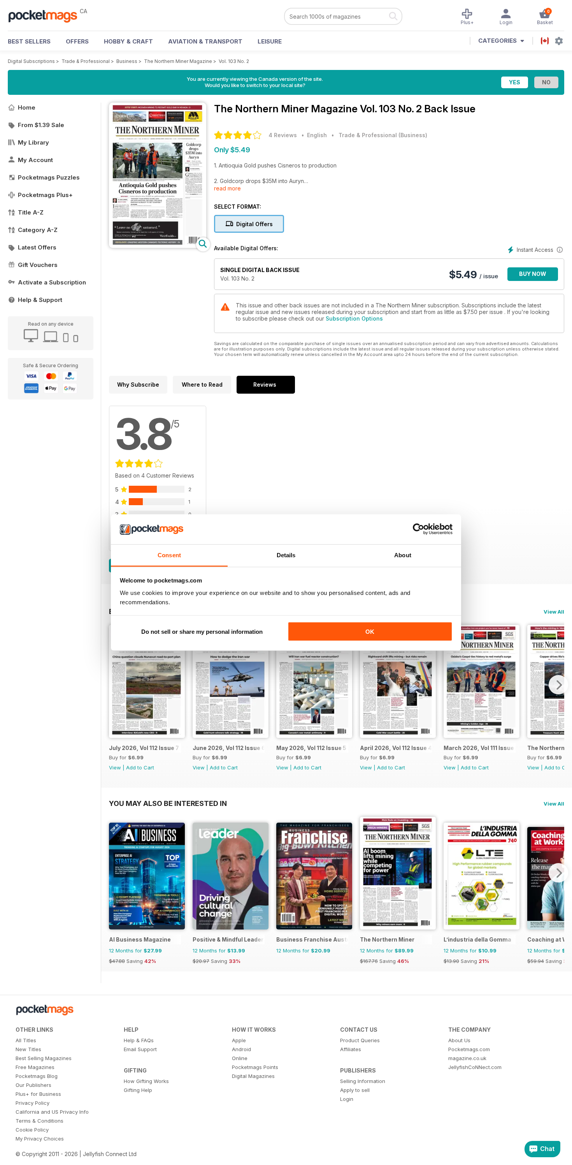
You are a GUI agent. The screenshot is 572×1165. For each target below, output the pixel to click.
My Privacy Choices (40, 1138)
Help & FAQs (139, 1040)
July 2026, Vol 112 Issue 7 (144, 748)
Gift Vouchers (38, 265)
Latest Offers (37, 247)
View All (554, 612)
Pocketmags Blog (37, 1076)
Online (239, 1058)
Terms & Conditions (39, 1121)
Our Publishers (33, 1085)
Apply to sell (355, 1090)
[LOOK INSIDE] (157, 245)
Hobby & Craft (128, 41)
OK (369, 631)
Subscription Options (354, 318)
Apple (239, 1040)
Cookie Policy (32, 1130)
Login (346, 1099)
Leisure (270, 41)
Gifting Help (138, 1090)
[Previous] (115, 684)
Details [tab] (286, 554)
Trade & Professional (85, 61)
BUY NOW (532, 273)
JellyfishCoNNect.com (475, 1067)
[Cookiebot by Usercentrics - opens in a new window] (418, 529)
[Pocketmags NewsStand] (47, 15)
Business (126, 61)
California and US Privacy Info (52, 1112)
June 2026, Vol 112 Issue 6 (229, 748)
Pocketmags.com (469, 1049)
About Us (459, 1040)
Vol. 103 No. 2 (234, 61)
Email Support (140, 1049)
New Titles (28, 1049)
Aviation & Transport (205, 41)
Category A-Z (38, 230)
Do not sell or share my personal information (202, 631)
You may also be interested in (168, 803)
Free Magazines (35, 1067)
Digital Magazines (253, 1076)
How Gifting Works (146, 1081)
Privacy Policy (32, 1103)
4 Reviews (282, 135)
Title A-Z (31, 212)
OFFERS (77, 41)
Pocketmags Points (255, 1067)
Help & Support (40, 299)
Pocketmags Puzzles (49, 177)
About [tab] (402, 554)
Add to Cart (140, 767)
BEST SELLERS (29, 41)
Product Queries (360, 1040)
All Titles (26, 1040)
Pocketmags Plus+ (45, 195)
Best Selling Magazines (44, 1058)
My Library (33, 142)
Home (26, 107)
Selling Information (362, 1081)
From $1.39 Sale (41, 125)
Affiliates (350, 1049)
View (115, 767)
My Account (35, 160)
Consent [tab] (169, 554)
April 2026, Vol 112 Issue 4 (396, 748)
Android (241, 1049)
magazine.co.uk (467, 1058)
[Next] (558, 684)
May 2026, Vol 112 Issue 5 (311, 748)
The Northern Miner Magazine (178, 61)
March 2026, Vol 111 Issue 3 (480, 748)
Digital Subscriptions (31, 61)
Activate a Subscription (52, 282)
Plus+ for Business (38, 1094)
